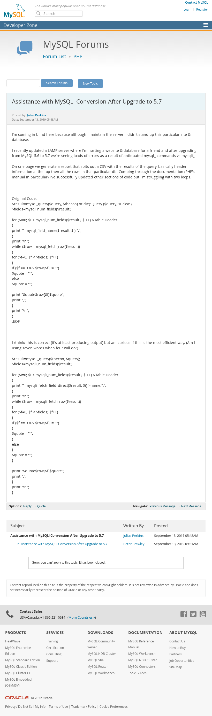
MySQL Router (97, 666)
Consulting (54, 654)
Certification (55, 648)
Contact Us (177, 641)
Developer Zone (20, 25)
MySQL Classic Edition (21, 666)
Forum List (54, 56)
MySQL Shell (96, 660)
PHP (77, 56)
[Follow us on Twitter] (193, 616)
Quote (41, 506)
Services (55, 632)
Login (187, 9)
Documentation (145, 632)
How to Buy (177, 648)
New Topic (90, 83)
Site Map (175, 667)
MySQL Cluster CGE (19, 673)
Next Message (191, 506)
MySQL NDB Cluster (101, 654)
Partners (175, 654)
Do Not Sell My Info (32, 707)
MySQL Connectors (142, 666)
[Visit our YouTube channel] (203, 616)
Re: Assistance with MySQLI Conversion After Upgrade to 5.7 (61, 544)
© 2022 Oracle (41, 698)
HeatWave (12, 641)
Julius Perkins (133, 535)
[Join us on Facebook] (183, 616)
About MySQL (183, 632)
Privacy (10, 707)
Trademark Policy (83, 707)
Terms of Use (58, 707)
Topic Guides (137, 673)
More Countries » (82, 617)
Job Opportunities (181, 661)
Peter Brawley (134, 544)
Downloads (100, 632)
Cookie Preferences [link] (114, 707)
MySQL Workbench (101, 673)
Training (52, 641)
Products (15, 632)
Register (202, 9)
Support (52, 661)
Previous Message (162, 506)
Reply (27, 506)
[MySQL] (14, 11)
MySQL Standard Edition (22, 660)
